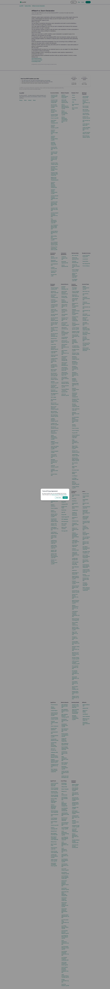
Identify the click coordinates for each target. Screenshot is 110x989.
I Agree (65, 497)
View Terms (58, 497)
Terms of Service (55, 494)
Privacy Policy (64, 494)
